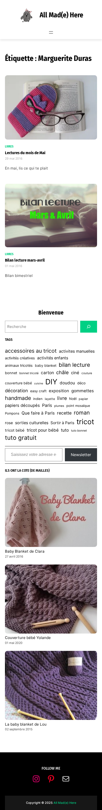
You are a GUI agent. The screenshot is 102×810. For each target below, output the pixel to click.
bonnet (11, 373)
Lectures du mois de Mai (25, 152)
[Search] (88, 327)
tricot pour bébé (43, 430)
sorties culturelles (31, 422)
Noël (72, 398)
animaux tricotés (19, 365)
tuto (65, 430)
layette (50, 399)
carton (47, 372)
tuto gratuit (21, 437)
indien (38, 399)
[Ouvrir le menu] (51, 32)
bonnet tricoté (29, 373)
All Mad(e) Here (61, 15)
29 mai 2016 (14, 158)
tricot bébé (15, 430)
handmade (18, 398)
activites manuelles (77, 351)
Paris (47, 405)
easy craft (38, 391)
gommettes (82, 390)
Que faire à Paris (38, 413)
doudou (67, 382)
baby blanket (45, 365)
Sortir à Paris (62, 422)
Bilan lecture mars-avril (25, 260)
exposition (59, 390)
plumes (59, 406)
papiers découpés (22, 405)
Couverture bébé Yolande (28, 637)
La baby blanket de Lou (26, 724)
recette (64, 413)
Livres (9, 146)
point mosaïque (78, 406)
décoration (16, 390)
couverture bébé (18, 383)
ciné (75, 372)
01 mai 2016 (13, 266)
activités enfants (52, 357)
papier (83, 399)
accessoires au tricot (31, 350)
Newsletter (81, 454)
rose (9, 422)
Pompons (12, 413)
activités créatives (20, 358)
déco (81, 383)
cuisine (38, 383)
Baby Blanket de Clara (25, 551)
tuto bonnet (79, 430)
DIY (51, 381)
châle (62, 372)
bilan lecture (74, 365)
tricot (85, 421)
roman (82, 412)
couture (86, 373)
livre (62, 398)
